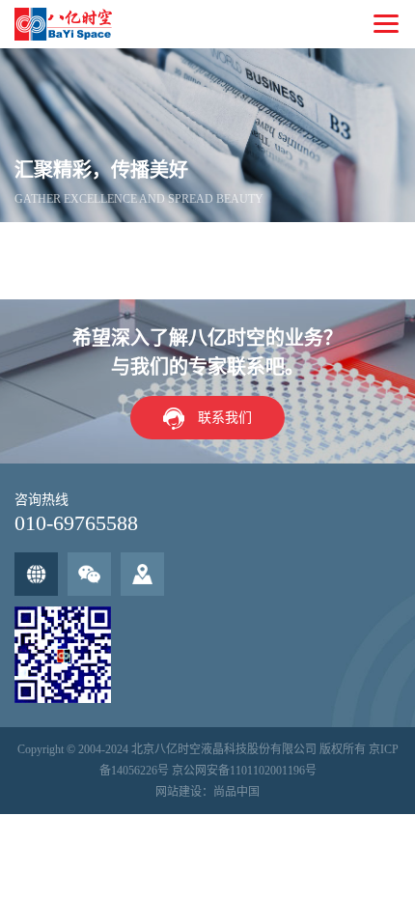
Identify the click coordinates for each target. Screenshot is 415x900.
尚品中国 (236, 792)
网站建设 (178, 792)
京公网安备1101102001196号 (244, 770)
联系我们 (225, 417)
